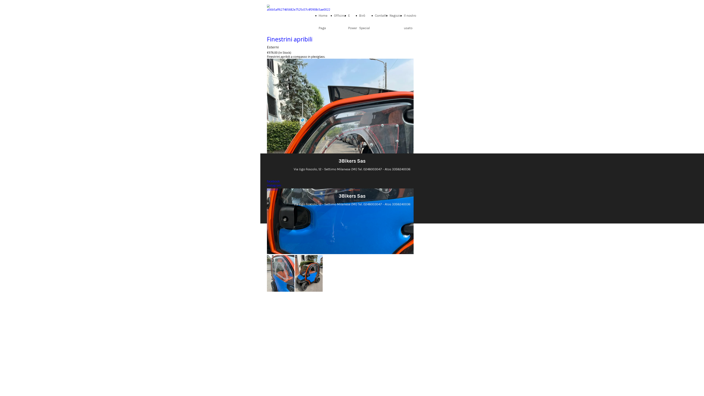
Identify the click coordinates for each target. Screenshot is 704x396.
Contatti (381, 16)
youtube (272, 189)
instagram (274, 185)
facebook (273, 181)
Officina (340, 16)
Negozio (396, 16)
